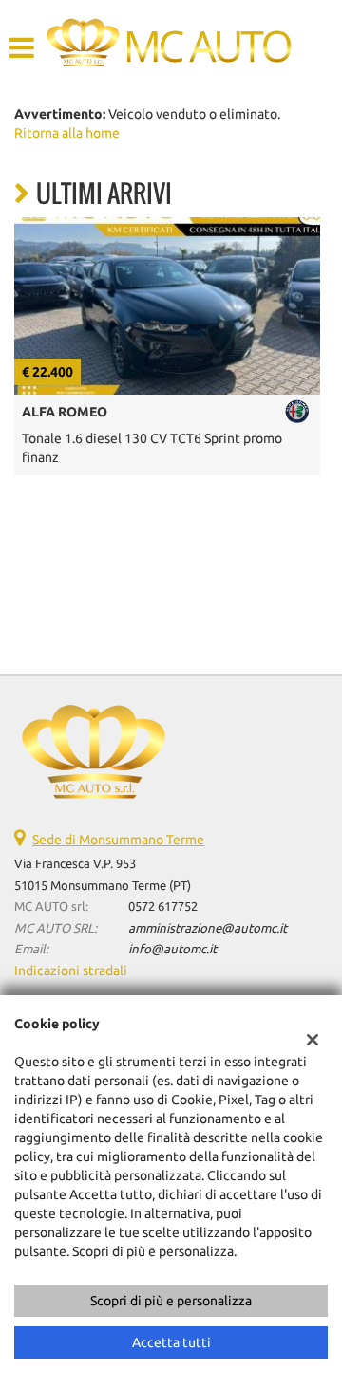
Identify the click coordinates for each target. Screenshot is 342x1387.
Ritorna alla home (67, 132)
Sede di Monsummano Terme (118, 839)
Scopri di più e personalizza (171, 1300)
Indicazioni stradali (70, 970)
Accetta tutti (171, 1342)
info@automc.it (172, 949)
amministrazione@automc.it (207, 928)
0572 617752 (163, 906)
